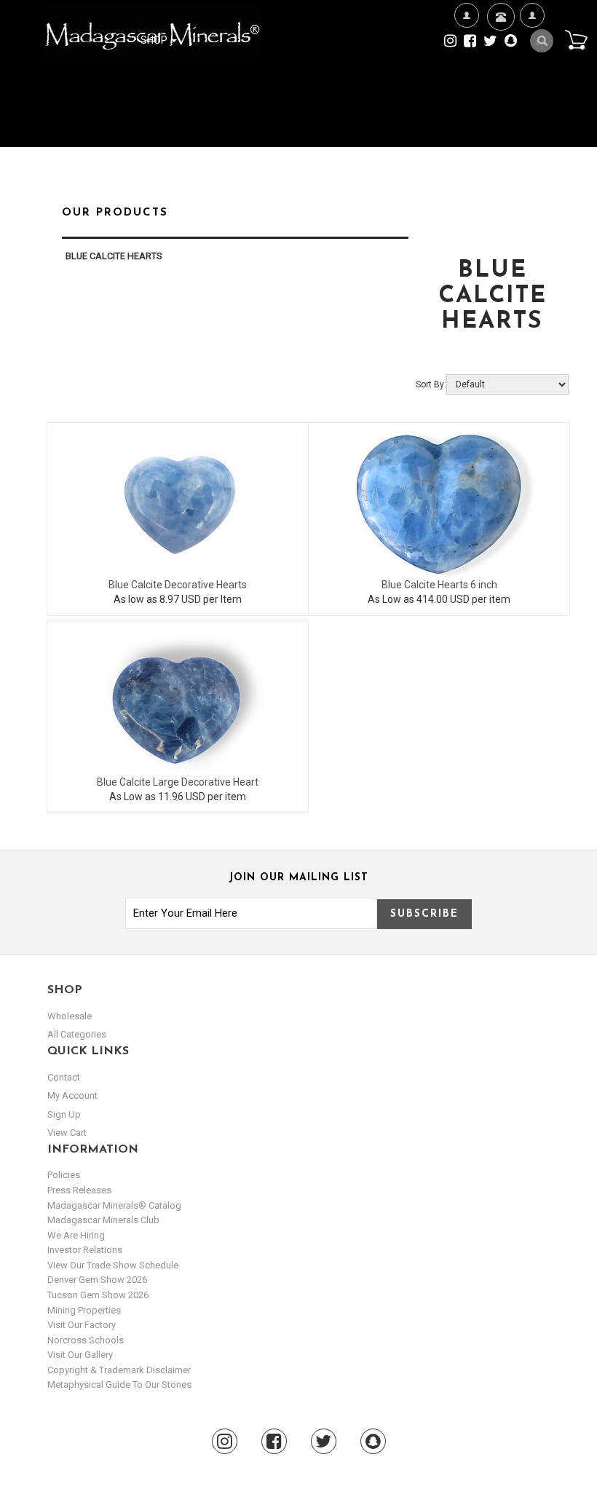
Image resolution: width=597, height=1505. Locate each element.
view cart (67, 1132)
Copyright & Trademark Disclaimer (119, 1369)
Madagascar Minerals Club (103, 1219)
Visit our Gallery (80, 1354)
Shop (155, 40)
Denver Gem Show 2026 (97, 1279)
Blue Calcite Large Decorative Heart (177, 782)
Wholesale (69, 1016)
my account (72, 1095)
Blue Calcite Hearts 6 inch (439, 584)
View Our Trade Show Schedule (112, 1265)
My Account (532, 85)
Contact (499, 59)
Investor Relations (84, 1249)
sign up (64, 1114)
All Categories (76, 1034)
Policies (63, 1174)
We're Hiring (466, 85)
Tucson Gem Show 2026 (98, 1294)
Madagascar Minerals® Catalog (114, 1205)
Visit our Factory (81, 1324)
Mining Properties (84, 1310)
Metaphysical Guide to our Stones (119, 1384)
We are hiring (76, 1235)
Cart (576, 39)
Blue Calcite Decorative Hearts (177, 584)
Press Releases (79, 1190)
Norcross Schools (85, 1340)
